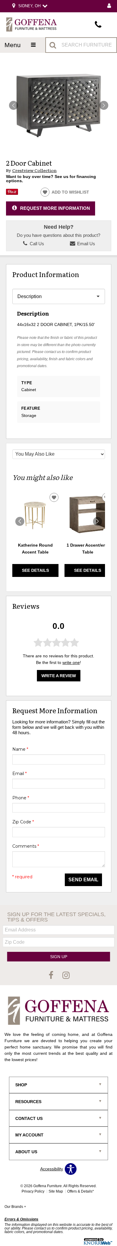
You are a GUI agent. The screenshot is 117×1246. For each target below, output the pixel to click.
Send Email (83, 879)
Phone (20, 798)
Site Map (56, 1191)
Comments (25, 846)
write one (71, 662)
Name (20, 749)
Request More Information (55, 208)
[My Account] (109, 6)
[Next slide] (97, 521)
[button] (103, 105)
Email (19, 773)
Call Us (36, 243)
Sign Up (58, 956)
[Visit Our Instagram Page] (66, 975)
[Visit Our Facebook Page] (51, 975)
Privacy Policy (33, 1191)
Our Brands (15, 1207)
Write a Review (58, 675)
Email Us (85, 243)
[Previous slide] (19, 521)
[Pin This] (12, 193)
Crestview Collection (34, 170)
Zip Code (23, 822)
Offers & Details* (80, 1191)
